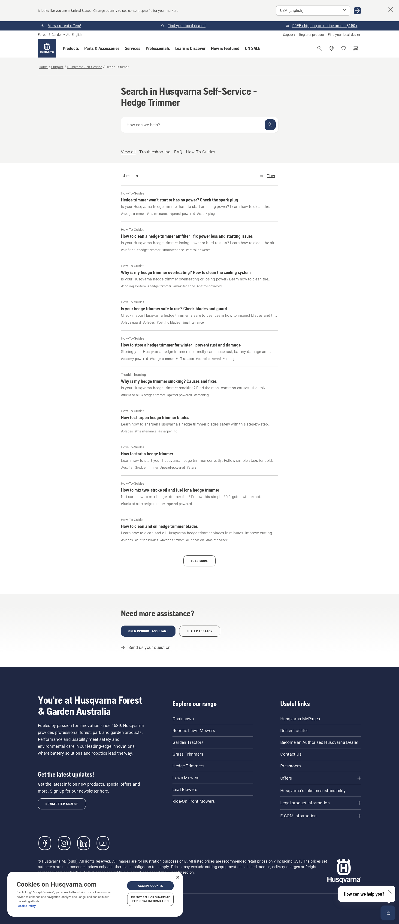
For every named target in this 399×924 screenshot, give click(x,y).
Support (289, 34)
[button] (71, 48)
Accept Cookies (150, 886)
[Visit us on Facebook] (45, 843)
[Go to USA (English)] (357, 10)
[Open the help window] (388, 913)
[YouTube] (103, 843)
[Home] (47, 48)
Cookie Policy (27, 906)
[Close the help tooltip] (389, 891)
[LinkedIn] (84, 843)
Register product (311, 34)
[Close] (178, 877)
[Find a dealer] (331, 48)
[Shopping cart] (355, 48)
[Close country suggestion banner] (390, 9)
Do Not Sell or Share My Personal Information (150, 899)
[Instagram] (64, 843)
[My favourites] (343, 48)
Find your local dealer (344, 34)
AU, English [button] (74, 34)
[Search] (270, 124)
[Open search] (319, 48)
